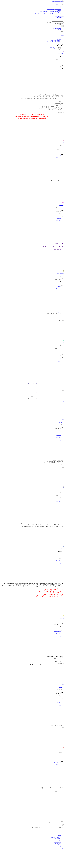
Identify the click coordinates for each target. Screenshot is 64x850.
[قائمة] (63, 3)
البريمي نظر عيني (57, 631)
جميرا (60, 155)
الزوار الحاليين (58, 13)
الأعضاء (59, 12)
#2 (60, 161)
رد (63, 121)
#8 (60, 563)
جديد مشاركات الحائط (48, 11)
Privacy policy (58, 843)
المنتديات (59, 7)
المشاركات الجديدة (57, 9)
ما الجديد (59, 10)
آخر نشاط (42, 11)
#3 (60, 223)
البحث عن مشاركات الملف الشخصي (37, 13)
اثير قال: (59, 312)
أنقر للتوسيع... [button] (58, 314)
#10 (60, 705)
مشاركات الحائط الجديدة (50, 13)
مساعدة (59, 844)
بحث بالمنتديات (50, 9)
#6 (60, 440)
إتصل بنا (59, 840)
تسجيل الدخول (61, 32)
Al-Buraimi (58, 435)
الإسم (62, 821)
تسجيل (62, 35)
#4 (60, 291)
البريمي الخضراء (57, 762)
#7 (60, 504)
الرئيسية (59, 6)
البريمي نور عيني (57, 358)
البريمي (59, 69)
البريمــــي (59, 218)
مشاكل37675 (52, 47)
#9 (60, 636)
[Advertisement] (32, 85)
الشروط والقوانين (57, 842)
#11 (60, 767)
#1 (60, 75)
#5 (60, 364)
